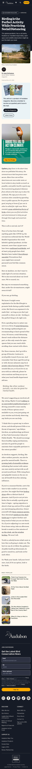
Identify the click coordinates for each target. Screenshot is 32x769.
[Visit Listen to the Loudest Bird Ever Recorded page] (16, 600)
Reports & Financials (8, 725)
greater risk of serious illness (13, 365)
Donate (26, 2)
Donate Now (5, 744)
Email (4, 658)
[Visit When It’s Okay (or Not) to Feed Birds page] (16, 620)
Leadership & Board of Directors (7, 717)
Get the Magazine (10, 110)
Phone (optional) (7, 671)
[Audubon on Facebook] (8, 698)
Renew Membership (7, 750)
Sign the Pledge (10, 160)
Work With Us (21, 710)
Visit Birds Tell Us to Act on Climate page (16, 144)
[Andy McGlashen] (4, 69)
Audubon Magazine (10, 12)
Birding (24, 12)
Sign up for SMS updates (22, 723)
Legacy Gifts (5, 747)
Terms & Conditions (11, 685)
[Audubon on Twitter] (13, 698)
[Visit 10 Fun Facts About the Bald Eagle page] (16, 590)
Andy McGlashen (9, 73)
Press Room (20, 716)
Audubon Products (7, 741)
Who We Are (5, 710)
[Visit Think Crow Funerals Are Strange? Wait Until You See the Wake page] (16, 580)
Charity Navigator (16, 758)
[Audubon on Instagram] (3, 698)
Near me (16, 2)
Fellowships (20, 713)
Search (20, 2)
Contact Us (20, 719)
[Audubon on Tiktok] (23, 698)
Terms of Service (10, 678)
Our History (5, 713)
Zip (3, 664)
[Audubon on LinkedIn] (18, 698)
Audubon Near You (7, 738)
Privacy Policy (16, 767)
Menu (3, 2)
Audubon (9, 2)
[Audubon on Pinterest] (28, 698)
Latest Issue (9, 115)
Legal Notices (7, 767)
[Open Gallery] (28, 47)
